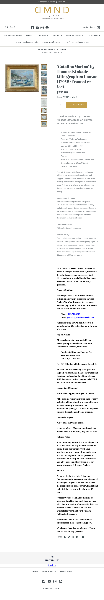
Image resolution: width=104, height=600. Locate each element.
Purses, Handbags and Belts (26, 42)
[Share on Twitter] (69, 537)
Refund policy (66, 571)
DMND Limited (70, 97)
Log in (85, 27)
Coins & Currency (74, 35)
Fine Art (57, 35)
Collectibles (94, 35)
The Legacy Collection (13, 35)
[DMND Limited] (52, 8)
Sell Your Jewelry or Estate (78, 42)
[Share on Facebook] (65, 537)
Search (35, 571)
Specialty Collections (52, 42)
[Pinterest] (47, 27)
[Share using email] (83, 537)
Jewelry (30, 35)
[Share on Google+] (77, 537)
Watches (43, 35)
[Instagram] (42, 27)
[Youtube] (37, 27)
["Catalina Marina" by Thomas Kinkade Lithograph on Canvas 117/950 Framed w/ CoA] (22, 78)
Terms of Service (49, 571)
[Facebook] (32, 27)
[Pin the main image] (73, 537)
